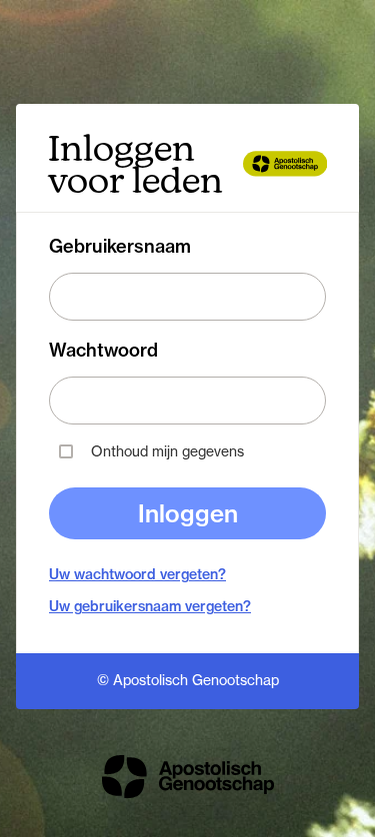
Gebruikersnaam (120, 247)
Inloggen (188, 513)
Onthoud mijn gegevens (167, 450)
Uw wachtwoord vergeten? (137, 574)
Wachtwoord (103, 351)
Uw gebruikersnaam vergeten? (150, 606)
